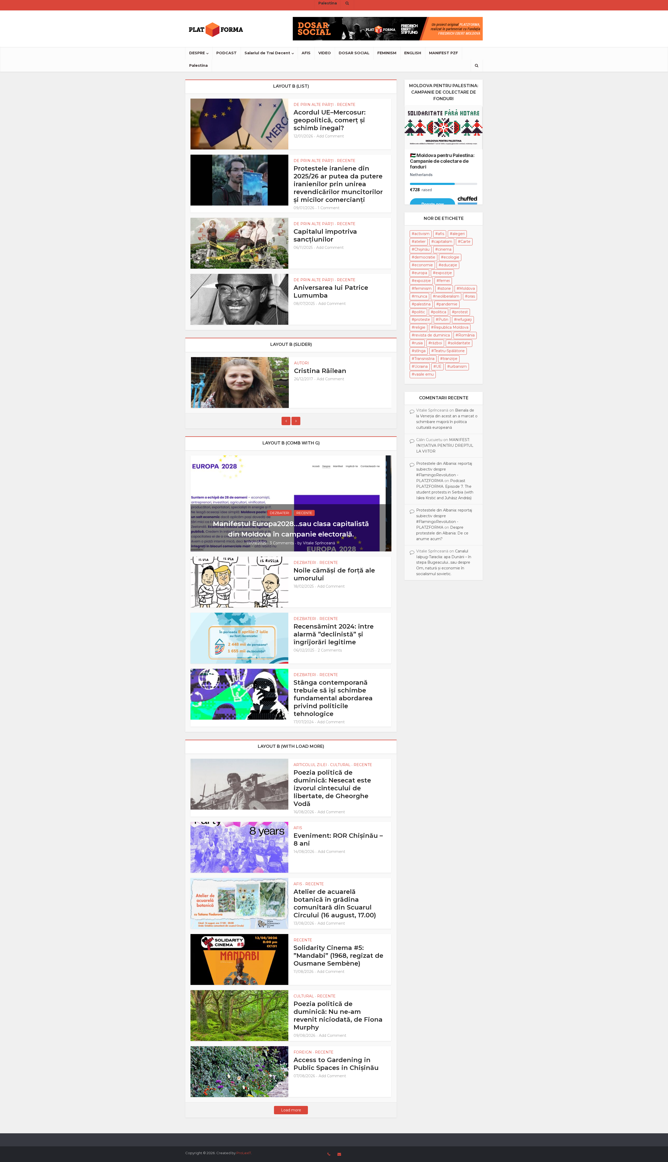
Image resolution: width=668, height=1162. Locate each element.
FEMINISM (386, 53)
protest (461, 312)
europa (420, 272)
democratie (424, 257)
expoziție (422, 280)
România (466, 335)
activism (422, 233)
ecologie (451, 257)
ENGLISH (412, 53)
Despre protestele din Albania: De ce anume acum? (442, 533)
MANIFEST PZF (443, 53)
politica (439, 312)
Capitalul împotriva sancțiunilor (325, 235)
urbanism (458, 366)
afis (441, 233)
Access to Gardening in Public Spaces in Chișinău (336, 1063)
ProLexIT (243, 1153)
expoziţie (444, 272)
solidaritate (460, 343)
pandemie (448, 304)
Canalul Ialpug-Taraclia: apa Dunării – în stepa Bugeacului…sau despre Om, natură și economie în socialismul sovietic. (443, 562)
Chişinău (422, 249)
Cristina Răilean (320, 371)
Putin (443, 319)
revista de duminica (432, 335)
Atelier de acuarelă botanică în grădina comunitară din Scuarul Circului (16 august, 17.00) (335, 903)
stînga (420, 350)
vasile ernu (424, 374)
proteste (422, 319)
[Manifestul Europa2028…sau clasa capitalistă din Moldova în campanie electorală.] (290, 503)
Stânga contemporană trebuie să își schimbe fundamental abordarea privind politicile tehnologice (333, 698)
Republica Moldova (451, 327)
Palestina (198, 65)
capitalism (443, 241)
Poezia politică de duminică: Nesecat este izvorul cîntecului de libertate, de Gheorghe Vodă (332, 788)
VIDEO (324, 53)
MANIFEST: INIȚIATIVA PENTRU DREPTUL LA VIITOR (444, 445)
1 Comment (328, 208)
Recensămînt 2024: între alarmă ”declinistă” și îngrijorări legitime (334, 634)
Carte (465, 241)
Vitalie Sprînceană (319, 543)
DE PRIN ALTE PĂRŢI (314, 104)
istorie (445, 288)
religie (419, 327)
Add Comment (330, 136)
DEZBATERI (279, 513)
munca (420, 296)
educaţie (449, 265)
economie (423, 265)
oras (471, 296)
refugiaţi (464, 319)
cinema (444, 249)
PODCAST (226, 53)
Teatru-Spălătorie (449, 350)
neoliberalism (447, 296)
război (436, 343)
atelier (420, 241)
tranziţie (450, 358)
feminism (423, 288)
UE (439, 366)
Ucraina (421, 366)
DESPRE (197, 53)
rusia (418, 343)
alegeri (458, 233)
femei (444, 280)
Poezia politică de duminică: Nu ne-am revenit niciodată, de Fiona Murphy (338, 1015)
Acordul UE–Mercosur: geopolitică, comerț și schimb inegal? (330, 120)
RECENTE (346, 104)
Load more (291, 1110)
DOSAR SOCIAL (354, 53)
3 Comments (282, 543)
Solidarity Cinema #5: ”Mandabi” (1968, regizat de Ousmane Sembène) (338, 955)
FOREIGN (303, 1052)
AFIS (306, 53)
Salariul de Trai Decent (267, 53)
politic (419, 312)
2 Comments (330, 650)
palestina (422, 304)
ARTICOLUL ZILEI (310, 764)
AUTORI (301, 363)
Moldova (467, 288)
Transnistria (424, 358)
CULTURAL (340, 764)
